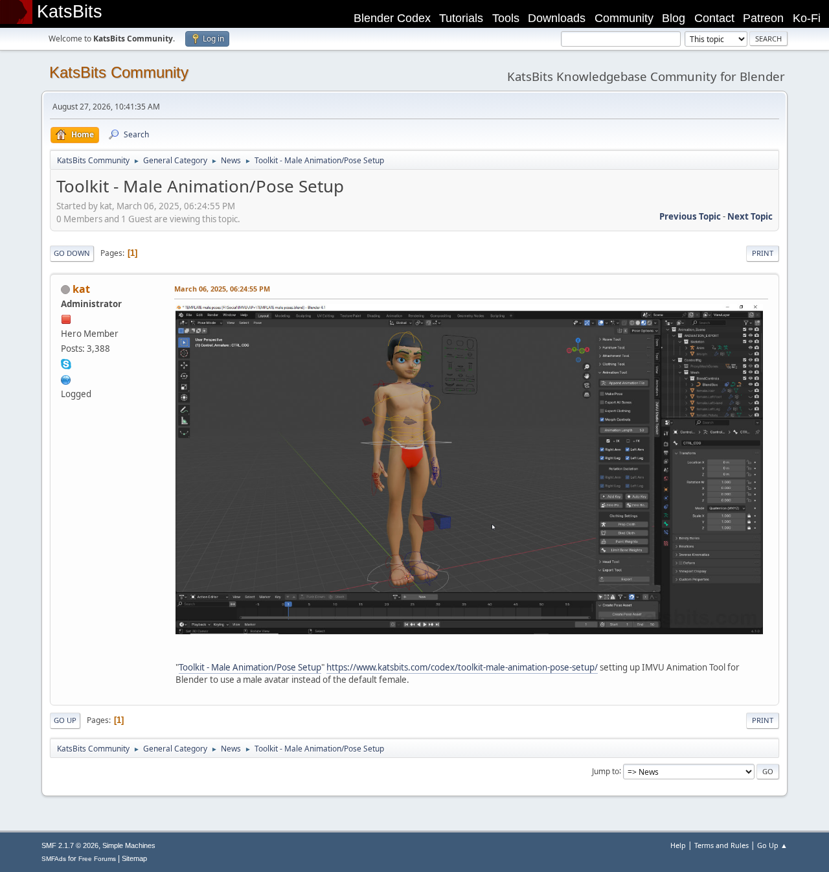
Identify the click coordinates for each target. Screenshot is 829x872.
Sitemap (134, 858)
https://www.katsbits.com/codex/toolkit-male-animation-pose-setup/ (462, 667)
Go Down (72, 253)
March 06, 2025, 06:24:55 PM (222, 288)
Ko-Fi (807, 18)
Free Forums (97, 858)
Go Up (65, 720)
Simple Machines (128, 845)
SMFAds (53, 858)
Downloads (556, 18)
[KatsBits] (66, 378)
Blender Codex (392, 18)
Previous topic (690, 216)
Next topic (750, 216)
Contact (714, 18)
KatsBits (69, 11)
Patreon (763, 18)
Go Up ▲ (772, 845)
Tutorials (461, 18)
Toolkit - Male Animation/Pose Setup (250, 667)
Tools (505, 18)
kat (81, 289)
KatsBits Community (118, 72)
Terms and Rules (721, 845)
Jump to (605, 770)
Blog (673, 18)
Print (762, 253)
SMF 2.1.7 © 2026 (69, 845)
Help (678, 845)
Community (624, 18)
